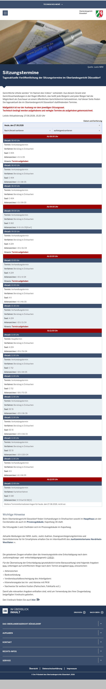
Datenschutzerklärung (52, 668)
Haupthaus (89, 519)
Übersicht (33, 668)
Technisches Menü (51, 4)
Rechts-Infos (10, 651)
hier (34, 599)
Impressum (72, 668)
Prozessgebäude (35, 522)
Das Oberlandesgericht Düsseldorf (22, 624)
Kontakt (7, 642)
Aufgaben (8, 633)
